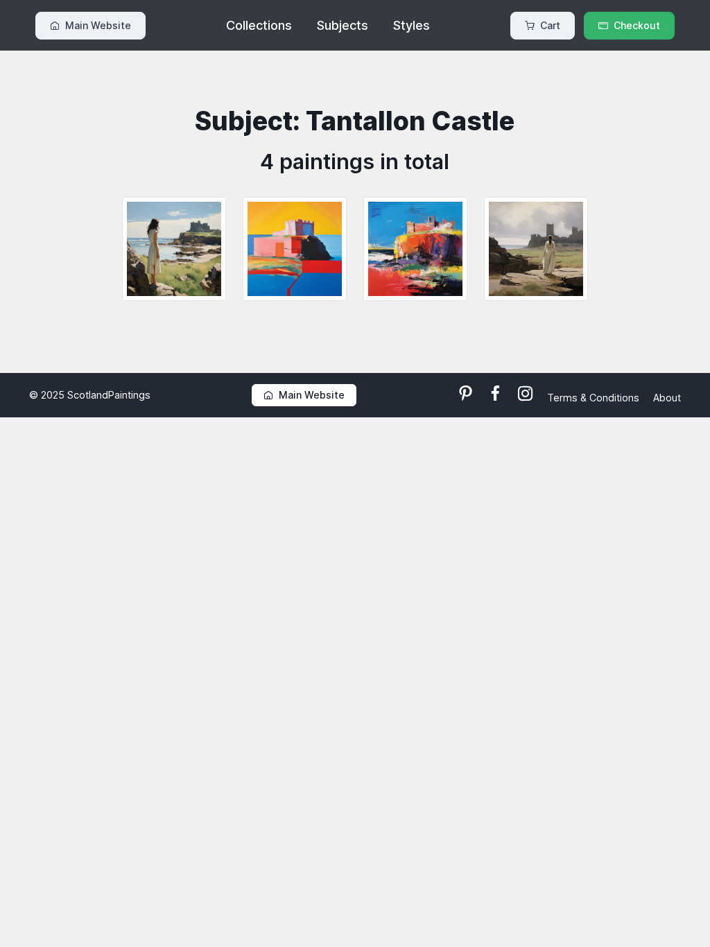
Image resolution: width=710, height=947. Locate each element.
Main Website (98, 25)
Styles (411, 25)
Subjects (342, 25)
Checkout (637, 25)
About (667, 397)
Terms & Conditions (594, 397)
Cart (550, 25)
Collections (259, 25)
